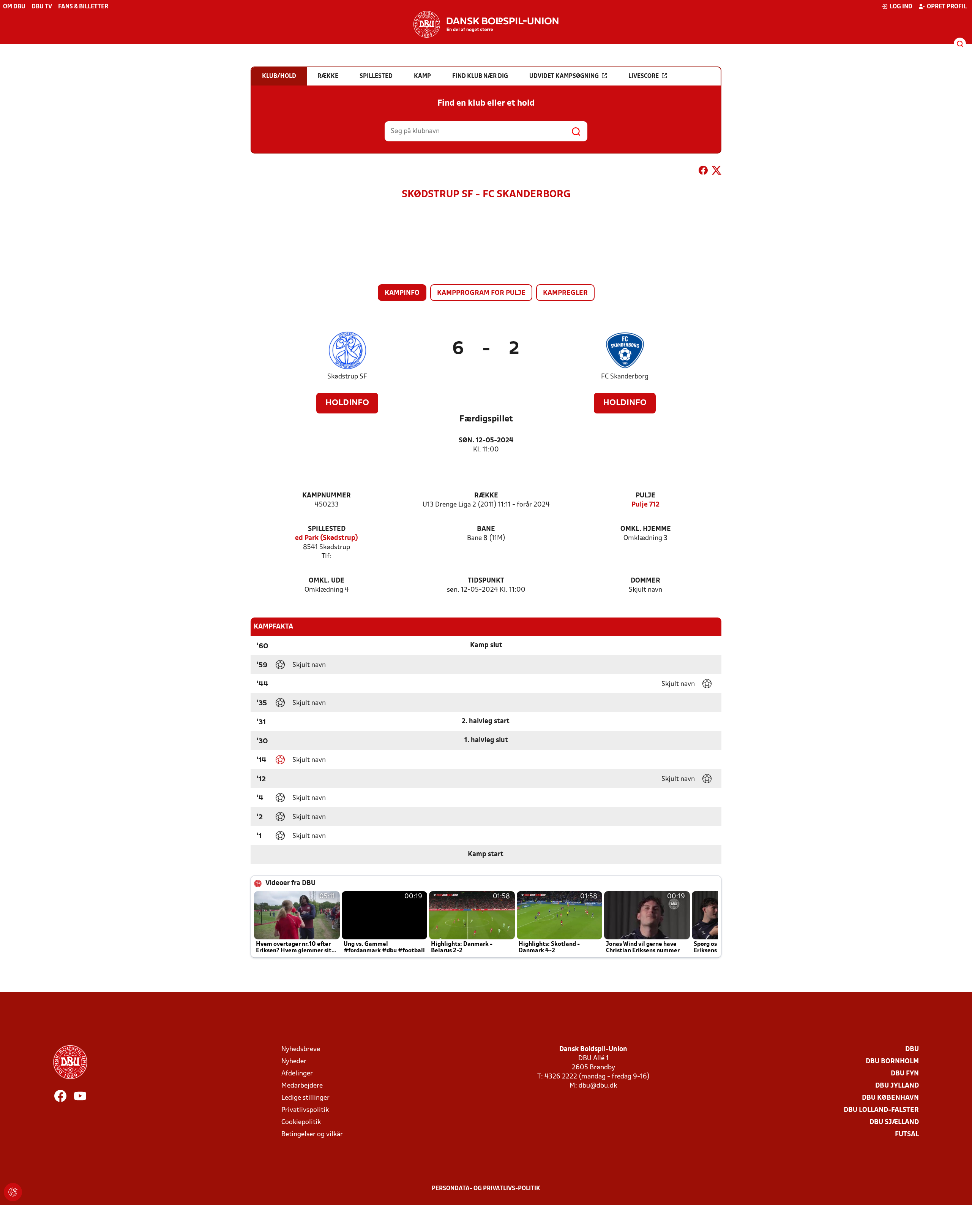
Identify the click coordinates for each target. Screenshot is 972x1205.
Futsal (907, 1134)
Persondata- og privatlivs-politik (486, 1188)
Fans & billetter (83, 7)
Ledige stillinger (305, 1098)
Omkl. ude (326, 581)
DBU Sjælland (894, 1122)
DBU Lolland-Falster (881, 1110)
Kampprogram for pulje (481, 293)
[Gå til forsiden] (486, 24)
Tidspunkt (486, 581)
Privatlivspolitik (305, 1110)
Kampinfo (402, 293)
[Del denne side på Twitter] (716, 172)
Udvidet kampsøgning (564, 76)
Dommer (645, 581)
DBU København (890, 1098)
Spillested (327, 529)
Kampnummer (326, 495)
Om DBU (14, 7)
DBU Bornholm (892, 1061)
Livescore (643, 76)
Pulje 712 (645, 505)
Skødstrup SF (347, 377)
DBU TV (42, 7)
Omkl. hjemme (645, 529)
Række (486, 495)
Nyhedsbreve (300, 1049)
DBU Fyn (905, 1073)
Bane (486, 529)
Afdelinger (297, 1073)
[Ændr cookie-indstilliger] (13, 1192)
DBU (912, 1049)
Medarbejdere (302, 1086)
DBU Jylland (897, 1086)
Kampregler (565, 293)
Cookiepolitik (301, 1122)
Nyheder (293, 1061)
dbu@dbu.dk (598, 1086)
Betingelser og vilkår (312, 1134)
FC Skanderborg (625, 377)
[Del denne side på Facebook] (703, 172)
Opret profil (947, 7)
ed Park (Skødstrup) (326, 538)
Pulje (645, 495)
